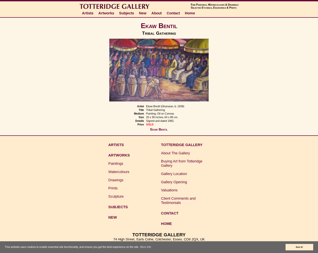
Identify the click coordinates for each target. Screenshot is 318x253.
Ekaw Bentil (159, 26)
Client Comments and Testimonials (178, 200)
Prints (113, 188)
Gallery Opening (174, 182)
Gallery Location (174, 174)
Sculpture (116, 196)
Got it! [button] (299, 247)
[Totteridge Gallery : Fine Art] (115, 8)
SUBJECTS (118, 207)
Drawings (115, 180)
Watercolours (118, 172)
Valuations (169, 190)
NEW (112, 217)
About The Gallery (175, 153)
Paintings (115, 163)
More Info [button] (145, 247)
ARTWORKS (119, 155)
